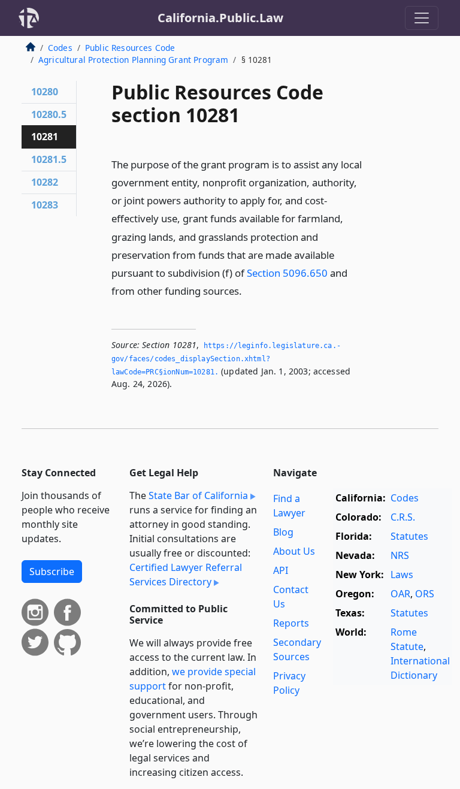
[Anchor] (248, 290)
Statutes (409, 536)
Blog (283, 532)
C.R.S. (403, 517)
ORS (424, 593)
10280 (44, 91)
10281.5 (48, 159)
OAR (400, 593)
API (280, 570)
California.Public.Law (220, 18)
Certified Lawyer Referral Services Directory (185, 574)
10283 (44, 204)
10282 (44, 182)
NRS (400, 555)
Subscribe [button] (51, 571)
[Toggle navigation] (421, 18)
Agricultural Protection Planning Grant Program (133, 59)
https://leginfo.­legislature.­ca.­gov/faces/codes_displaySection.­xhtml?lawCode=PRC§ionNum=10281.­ (226, 358)
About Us (294, 551)
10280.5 (48, 114)
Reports (291, 623)
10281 (44, 136)
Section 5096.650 (287, 273)
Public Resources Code (130, 47)
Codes (60, 47)
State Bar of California (198, 495)
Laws (402, 574)
